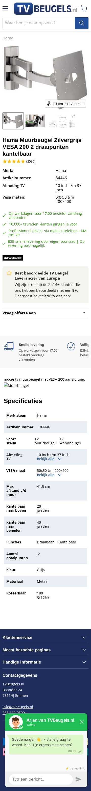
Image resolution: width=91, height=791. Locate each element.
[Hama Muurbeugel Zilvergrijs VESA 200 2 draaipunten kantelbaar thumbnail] (13, 121)
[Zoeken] (81, 23)
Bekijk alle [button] (46, 459)
